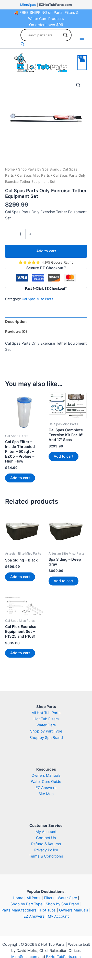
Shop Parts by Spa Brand (38, 169)
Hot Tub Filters (46, 719)
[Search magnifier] (65, 35)
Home (10, 169)
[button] (46, 44)
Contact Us (46, 838)
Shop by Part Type (46, 731)
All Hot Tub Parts (46, 713)
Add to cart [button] (20, 478)
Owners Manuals (46, 775)
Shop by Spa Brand (46, 737)
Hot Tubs (48, 910)
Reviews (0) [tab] (16, 331)
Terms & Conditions (46, 856)
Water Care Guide (46, 781)
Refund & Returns (46, 844)
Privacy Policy (46, 850)
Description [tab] (16, 321)
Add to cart (46, 251)
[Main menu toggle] (82, 38)
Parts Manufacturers (19, 910)
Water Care (46, 725)
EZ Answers (46, 787)
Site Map (46, 794)
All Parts (34, 898)
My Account (46, 831)
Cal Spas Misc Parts (33, 175)
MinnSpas (28, 5)
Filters (49, 898)
